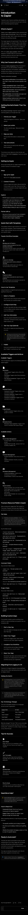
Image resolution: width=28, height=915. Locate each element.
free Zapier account (15, 177)
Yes (15, 902)
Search (7, 5)
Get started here (16, 2)
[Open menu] (26, 5)
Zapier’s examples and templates (15, 197)
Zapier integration (10, 66)
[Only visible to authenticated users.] (26, 14)
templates (15, 154)
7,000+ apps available (11, 51)
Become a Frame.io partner (9, 214)
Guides (2, 10)
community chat (7, 203)
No (20, 902)
